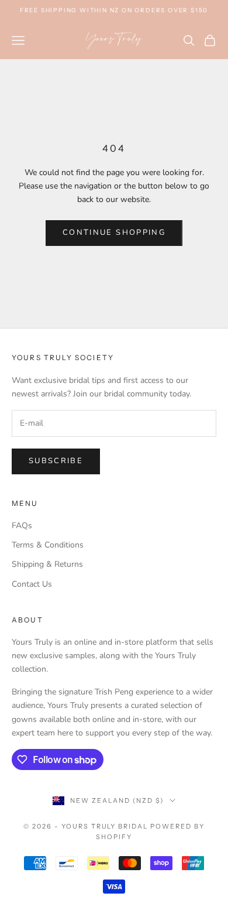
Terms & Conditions (48, 544)
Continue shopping (114, 232)
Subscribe (56, 461)
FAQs (22, 525)
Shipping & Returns (47, 564)
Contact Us (32, 584)
